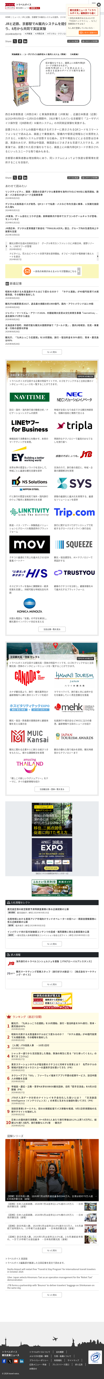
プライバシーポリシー (38, 1360)
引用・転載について (62, 1356)
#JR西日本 (39, 33)
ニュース (16, 17)
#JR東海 (28, 33)
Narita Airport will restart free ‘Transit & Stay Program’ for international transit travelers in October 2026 (51, 1270)
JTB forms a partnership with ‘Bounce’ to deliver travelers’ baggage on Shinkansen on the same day (51, 1286)
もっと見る (52, 352)
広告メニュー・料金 (37, 1364)
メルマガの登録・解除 (38, 1356)
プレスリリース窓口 (60, 1364)
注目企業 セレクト (20, 375)
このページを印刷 (91, 41)
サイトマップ (73, 1360)
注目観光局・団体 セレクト (25, 657)
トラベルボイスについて (39, 1351)
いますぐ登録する (89, 32)
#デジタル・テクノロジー (58, 33)
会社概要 (60, 1351)
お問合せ (33, 1368)
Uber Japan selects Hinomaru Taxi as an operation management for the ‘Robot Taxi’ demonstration (49, 1278)
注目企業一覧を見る (52, 629)
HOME (8, 17)
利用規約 (58, 1360)
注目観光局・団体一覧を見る (52, 789)
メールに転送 (73, 41)
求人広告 (79, 1364)
